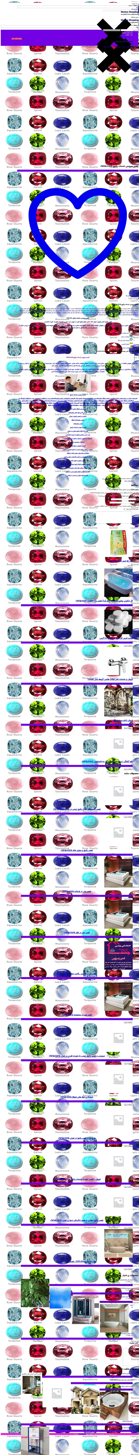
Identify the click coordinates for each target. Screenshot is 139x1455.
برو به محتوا (135, 2)
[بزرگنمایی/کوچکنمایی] (137, 1439)
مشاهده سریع (128, 567)
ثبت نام (134, 9)
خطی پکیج (30, 313)
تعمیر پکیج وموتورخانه (33, 309)
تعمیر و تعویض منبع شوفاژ (78, 446)
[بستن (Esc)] (132, 1439)
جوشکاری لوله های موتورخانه (94, 313)
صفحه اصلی (130, 31)
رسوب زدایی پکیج (117, 315)
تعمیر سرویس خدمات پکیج (78, 395)
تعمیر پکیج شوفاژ (117, 398)
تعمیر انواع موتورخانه (51, 309)
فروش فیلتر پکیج (90, 315)
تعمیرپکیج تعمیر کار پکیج (108, 313)
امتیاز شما (135, 509)
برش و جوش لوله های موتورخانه (77, 468)
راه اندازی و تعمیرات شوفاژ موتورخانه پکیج (52, 403)
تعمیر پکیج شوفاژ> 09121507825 (112, 47)
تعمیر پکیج (42, 309)
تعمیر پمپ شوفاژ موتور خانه (78, 409)
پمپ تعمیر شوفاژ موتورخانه (104, 398)
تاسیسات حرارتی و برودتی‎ (128, 47)
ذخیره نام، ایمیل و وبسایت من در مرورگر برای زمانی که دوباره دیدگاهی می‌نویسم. (115, 506)
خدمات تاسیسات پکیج (39, 313)
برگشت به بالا (134, 1271)
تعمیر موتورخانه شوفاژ (77, 420)
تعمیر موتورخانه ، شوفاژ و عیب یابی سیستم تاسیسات (57, 311)
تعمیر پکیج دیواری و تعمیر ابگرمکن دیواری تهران (78, 457)
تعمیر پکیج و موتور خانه (78, 460)
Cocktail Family (134, 478)
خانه (137, 47)
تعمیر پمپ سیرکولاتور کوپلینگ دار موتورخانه (118, 311)
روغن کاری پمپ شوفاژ (32, 403)
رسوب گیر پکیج (108, 315)
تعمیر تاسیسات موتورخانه (99, 311)
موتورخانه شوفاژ (52, 405)
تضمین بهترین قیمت (123, 348)
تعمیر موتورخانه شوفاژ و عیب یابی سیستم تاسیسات (62, 401)
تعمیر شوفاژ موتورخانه (86, 311)
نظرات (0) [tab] (104, 479)
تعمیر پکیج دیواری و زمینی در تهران (78, 475)
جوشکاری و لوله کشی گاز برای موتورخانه (56, 313)
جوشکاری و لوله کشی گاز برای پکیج (77, 313)
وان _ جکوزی (129, 35)
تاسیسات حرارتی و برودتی (129, 398)
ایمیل (136, 503)
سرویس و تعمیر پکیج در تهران (77, 416)
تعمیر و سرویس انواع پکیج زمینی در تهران (78, 472)
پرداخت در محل (125, 337)
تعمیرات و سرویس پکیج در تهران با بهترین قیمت (78, 438)
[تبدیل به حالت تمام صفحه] (135, 1439)
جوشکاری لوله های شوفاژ (112, 403)
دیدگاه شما (135, 523)
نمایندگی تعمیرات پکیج (77, 442)
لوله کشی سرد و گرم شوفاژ (64, 405)
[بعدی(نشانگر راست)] (135, 1441)
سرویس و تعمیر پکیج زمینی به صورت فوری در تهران (78, 449)
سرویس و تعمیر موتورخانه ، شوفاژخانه (84, 405)
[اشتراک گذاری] (133, 1439)
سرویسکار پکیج (100, 315)
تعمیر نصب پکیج (38, 311)
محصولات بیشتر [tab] (128, 481)
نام (137, 499)
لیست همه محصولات (127, 33)
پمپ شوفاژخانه (91, 398)
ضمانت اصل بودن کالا (123, 340)
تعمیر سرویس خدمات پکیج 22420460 (78, 318)
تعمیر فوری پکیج (76, 311)
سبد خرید (135, 4)
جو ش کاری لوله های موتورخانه (78, 413)
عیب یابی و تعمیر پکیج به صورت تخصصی (78, 435)
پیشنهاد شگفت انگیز (17, 39)
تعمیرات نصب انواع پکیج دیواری (124, 313)
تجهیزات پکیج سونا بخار (63, 309)
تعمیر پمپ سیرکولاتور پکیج (45, 398)
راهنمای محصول (133, 298)
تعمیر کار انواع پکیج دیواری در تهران (77, 431)
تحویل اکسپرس (125, 344)
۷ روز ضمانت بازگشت (123, 333)
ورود (137, 9)
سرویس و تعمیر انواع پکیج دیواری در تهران (77, 464)
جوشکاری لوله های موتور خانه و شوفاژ (77, 453)
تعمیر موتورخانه (77, 424)
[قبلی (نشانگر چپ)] (137, 1441)
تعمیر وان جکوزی (122, 37)
